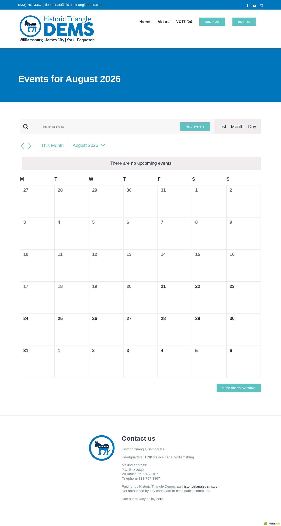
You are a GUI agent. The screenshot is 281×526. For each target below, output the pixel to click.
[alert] (141, 163)
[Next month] (30, 146)
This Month (52, 145)
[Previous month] (22, 146)
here (159, 499)
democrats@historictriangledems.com (73, 5)
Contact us (138, 438)
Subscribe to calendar (238, 388)
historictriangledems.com (201, 486)
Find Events (195, 126)
